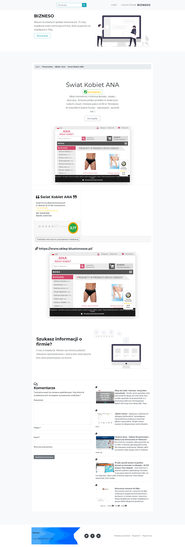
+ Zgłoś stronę (128, 5)
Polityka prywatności (122, 536)
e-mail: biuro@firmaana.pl (47, 210)
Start (114, 5)
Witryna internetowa (43, 447)
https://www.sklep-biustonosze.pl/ (65, 248)
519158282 (94, 92)
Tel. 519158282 (42, 208)
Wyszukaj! (42, 35)
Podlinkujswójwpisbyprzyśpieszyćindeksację (57, 239)
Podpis (37, 427)
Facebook (109, 505)
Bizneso (144, 5)
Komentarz (38, 400)
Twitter (116, 505)
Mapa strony (147, 536)
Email (37, 437)
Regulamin (136, 536)
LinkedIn (123, 505)
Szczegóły (92, 118)
